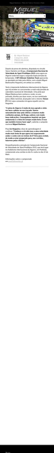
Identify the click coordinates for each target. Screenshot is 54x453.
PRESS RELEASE (21, 60)
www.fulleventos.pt (15, 161)
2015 (26, 58)
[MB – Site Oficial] (27, 9)
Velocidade (18, 63)
